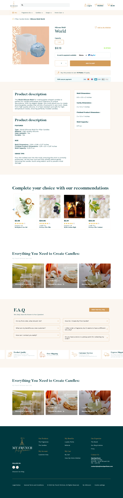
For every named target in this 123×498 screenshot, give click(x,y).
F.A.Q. (93, 449)
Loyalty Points (69, 442)
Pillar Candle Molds (22, 19)
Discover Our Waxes (55, 284)
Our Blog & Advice (97, 445)
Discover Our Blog (18, 471)
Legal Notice (16, 485)
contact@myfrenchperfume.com (101, 466)
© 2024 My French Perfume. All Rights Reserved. (63, 485)
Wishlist (100, 6)
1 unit (59, 42)
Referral (67, 445)
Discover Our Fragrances (23, 284)
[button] (14, 209)
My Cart (67, 454)
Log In (89, 6)
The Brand (94, 442)
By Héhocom (87, 485)
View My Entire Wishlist (72, 458)
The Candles (43, 445)
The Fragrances (43, 442)
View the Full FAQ (98, 310)
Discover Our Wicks (88, 284)
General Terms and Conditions (34, 485)
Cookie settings (100, 485)
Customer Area (43, 454)
